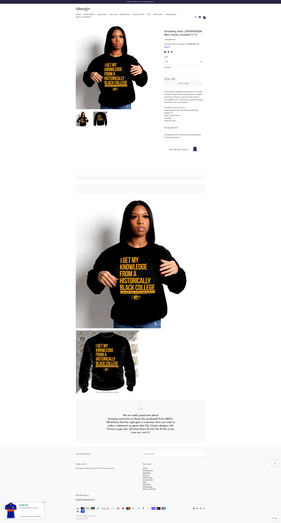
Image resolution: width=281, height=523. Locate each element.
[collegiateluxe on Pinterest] (200, 508)
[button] (44, 502)
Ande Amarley (170, 14)
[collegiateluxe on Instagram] (204, 508)
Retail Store (102, 14)
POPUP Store (125, 14)
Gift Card (113, 14)
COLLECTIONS (138, 14)
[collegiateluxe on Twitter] (197, 508)
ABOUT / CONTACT (83, 17)
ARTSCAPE (158, 14)
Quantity (167, 67)
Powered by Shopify (82, 518)
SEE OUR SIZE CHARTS (178, 150)
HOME (78, 14)
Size (166, 57)
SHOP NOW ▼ (89, 14)
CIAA (149, 14)
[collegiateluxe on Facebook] (194, 508)
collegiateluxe (91, 516)
